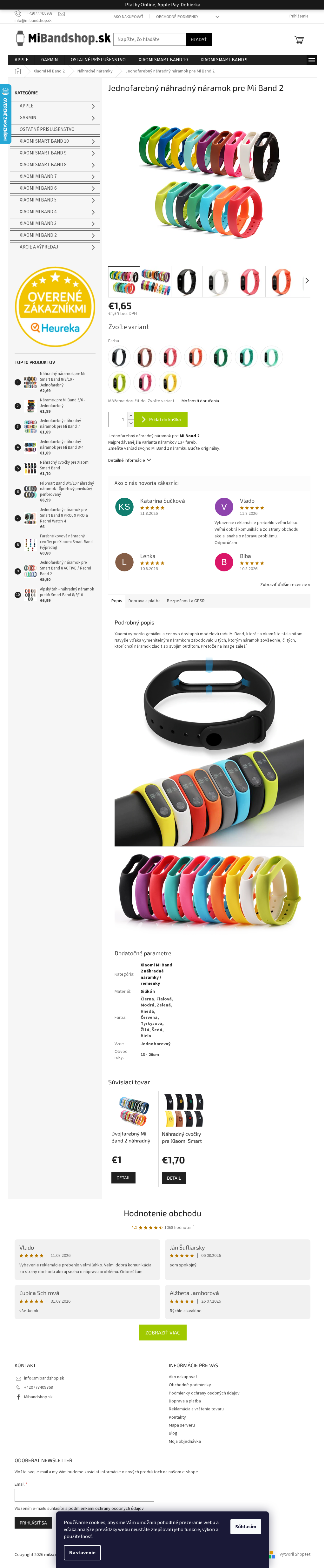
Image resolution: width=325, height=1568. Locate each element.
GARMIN (28, 117)
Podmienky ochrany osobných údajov (204, 1393)
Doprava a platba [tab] (145, 601)
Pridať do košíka (165, 419)
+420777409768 (38, 1387)
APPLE (26, 106)
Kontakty (177, 1417)
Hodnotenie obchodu (163, 1213)
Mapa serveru (182, 1425)
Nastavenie (82, 1552)
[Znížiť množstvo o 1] (131, 423)
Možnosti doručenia (200, 401)
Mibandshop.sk (38, 1397)
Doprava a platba (185, 1401)
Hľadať (199, 39)
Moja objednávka (185, 1441)
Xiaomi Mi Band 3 (38, 223)
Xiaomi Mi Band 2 (38, 235)
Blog (173, 1433)
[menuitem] (21, 60)
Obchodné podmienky (177, 17)
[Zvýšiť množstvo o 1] (131, 415)
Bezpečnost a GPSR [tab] (186, 601)
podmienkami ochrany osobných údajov (106, 1508)
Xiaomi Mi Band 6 (38, 188)
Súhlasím (245, 1526)
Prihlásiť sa (33, 1522)
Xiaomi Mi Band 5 (38, 200)
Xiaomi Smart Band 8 (43, 164)
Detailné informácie (126, 460)
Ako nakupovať (128, 17)
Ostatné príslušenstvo (47, 129)
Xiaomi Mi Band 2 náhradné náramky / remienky (156, 974)
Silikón (148, 991)
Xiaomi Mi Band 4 (38, 211)
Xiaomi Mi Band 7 (38, 176)
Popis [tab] (116, 601)
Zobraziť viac (162, 1332)
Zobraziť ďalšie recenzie (283, 585)
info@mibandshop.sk (44, 1378)
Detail (123, 1177)
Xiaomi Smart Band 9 (43, 153)
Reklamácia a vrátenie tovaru (196, 1409)
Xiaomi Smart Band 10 (44, 141)
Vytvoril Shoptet (295, 1554)
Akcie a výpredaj (39, 247)
